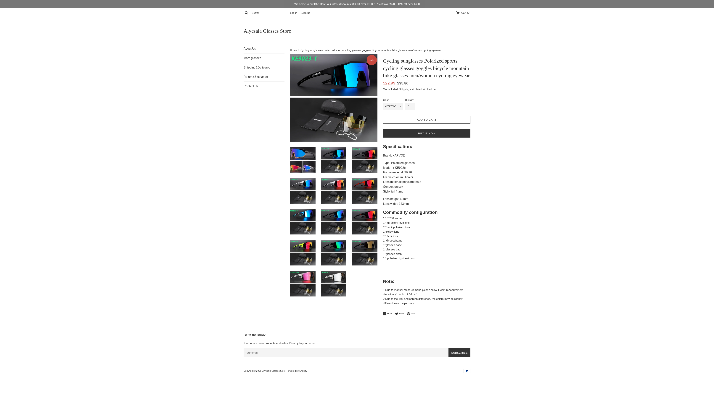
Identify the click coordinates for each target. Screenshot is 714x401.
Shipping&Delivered (257, 67)
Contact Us (251, 86)
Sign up (305, 13)
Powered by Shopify (297, 371)
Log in (293, 13)
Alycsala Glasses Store (267, 31)
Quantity (409, 100)
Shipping (404, 89)
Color (386, 100)
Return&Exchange (256, 76)
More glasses (252, 58)
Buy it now (426, 133)
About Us (250, 48)
